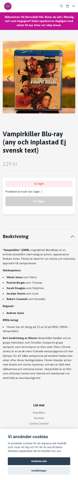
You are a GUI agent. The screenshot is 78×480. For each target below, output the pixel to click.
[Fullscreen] (39, 77)
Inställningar (39, 470)
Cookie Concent (39, 423)
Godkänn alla (39, 461)
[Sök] (61, 6)
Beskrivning (16, 236)
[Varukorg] (67, 6)
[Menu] (74, 6)
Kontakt (39, 418)
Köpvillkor (39, 412)
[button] (69, 78)
